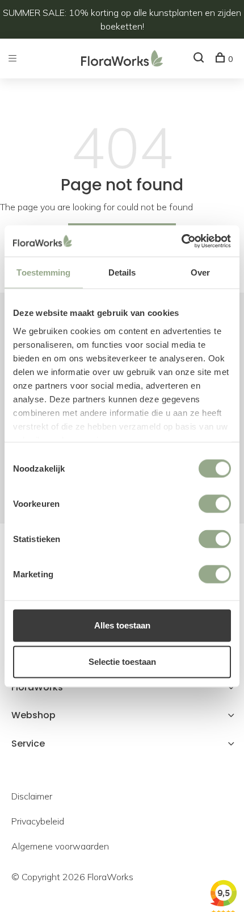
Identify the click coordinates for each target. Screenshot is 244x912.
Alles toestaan (122, 625)
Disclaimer (31, 796)
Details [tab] (122, 272)
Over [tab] (200, 272)
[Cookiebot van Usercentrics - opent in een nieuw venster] (181, 241)
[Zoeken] (200, 59)
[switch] (215, 504)
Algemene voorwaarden (60, 846)
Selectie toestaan (122, 662)
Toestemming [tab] (43, 272)
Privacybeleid (37, 821)
